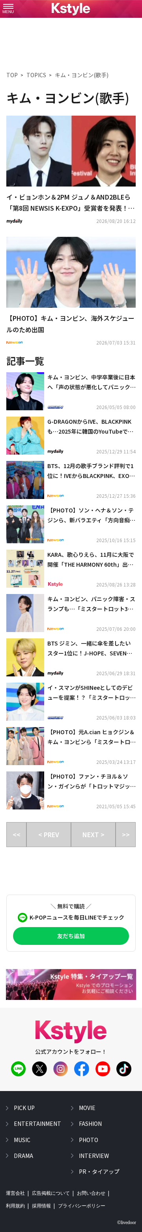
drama (23, 1156)
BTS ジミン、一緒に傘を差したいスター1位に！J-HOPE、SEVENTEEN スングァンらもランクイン (90, 648)
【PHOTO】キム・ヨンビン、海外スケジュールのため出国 (70, 323)
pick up (24, 1108)
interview (94, 1156)
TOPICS (36, 75)
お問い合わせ (91, 1193)
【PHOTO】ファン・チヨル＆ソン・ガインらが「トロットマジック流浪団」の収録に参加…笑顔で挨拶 (91, 781)
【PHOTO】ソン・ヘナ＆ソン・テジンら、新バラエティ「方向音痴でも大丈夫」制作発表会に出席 (91, 515)
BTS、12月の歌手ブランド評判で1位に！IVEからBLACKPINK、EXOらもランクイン (91, 471)
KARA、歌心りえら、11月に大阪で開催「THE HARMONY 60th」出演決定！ (90, 559)
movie (87, 1108)
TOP (12, 75)
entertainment (37, 1123)
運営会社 (15, 1193)
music (22, 1140)
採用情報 (41, 1206)
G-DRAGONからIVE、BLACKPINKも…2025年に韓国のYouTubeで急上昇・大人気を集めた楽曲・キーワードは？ (91, 426)
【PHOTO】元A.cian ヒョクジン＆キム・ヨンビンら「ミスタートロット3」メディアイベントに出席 (91, 737)
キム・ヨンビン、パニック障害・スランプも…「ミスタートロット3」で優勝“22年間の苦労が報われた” (91, 604)
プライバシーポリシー (81, 1206)
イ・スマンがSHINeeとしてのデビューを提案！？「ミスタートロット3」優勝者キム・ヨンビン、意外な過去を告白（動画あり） (91, 693)
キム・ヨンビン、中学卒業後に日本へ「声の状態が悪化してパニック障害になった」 (91, 382)
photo (88, 1140)
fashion (90, 1123)
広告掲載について (51, 1193)
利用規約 (15, 1206)
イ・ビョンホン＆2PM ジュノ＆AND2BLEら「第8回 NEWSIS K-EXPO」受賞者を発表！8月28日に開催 (69, 203)
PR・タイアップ (99, 1171)
